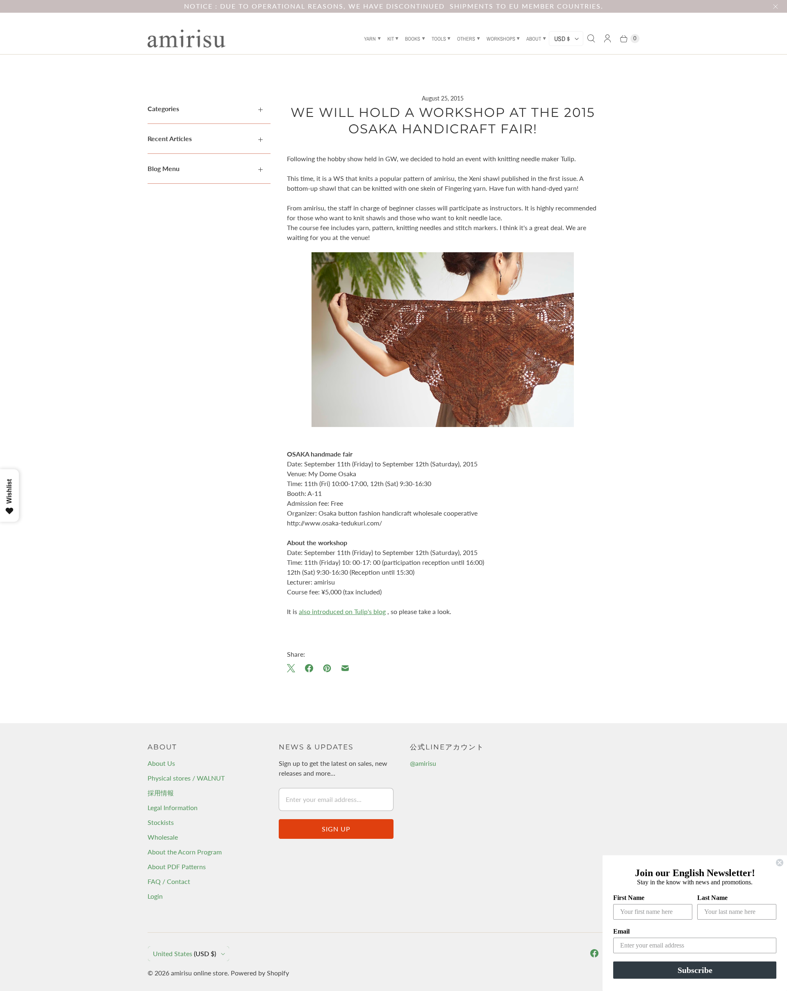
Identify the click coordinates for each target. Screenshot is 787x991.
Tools (439, 38)
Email (621, 931)
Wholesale (163, 837)
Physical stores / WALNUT (186, 778)
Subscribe (695, 970)
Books (412, 38)
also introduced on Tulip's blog (342, 611)
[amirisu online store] (186, 39)
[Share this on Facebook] (309, 668)
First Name (628, 897)
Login (155, 896)
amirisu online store (199, 973)
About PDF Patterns (177, 866)
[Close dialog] (780, 863)
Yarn (370, 38)
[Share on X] (293, 668)
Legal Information (173, 807)
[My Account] (607, 38)
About (533, 38)
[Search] (591, 38)
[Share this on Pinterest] (327, 668)
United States (184, 953)
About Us (161, 763)
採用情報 (161, 793)
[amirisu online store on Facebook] (594, 953)
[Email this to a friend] (345, 668)
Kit (390, 38)
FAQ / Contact (169, 881)
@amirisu (423, 763)
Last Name (712, 897)
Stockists (161, 822)
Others (466, 38)
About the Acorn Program (185, 852)
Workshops (501, 38)
